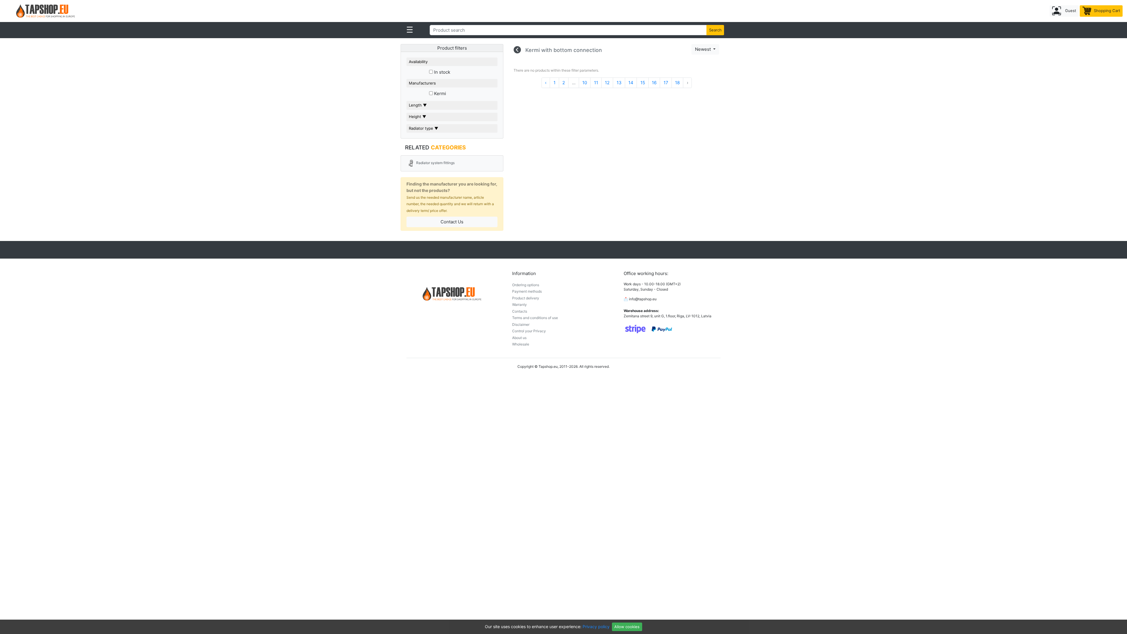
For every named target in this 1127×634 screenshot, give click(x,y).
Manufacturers (422, 83)
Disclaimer (520, 324)
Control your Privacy (529, 331)
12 (607, 82)
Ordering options (525, 285)
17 (666, 82)
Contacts (519, 311)
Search (715, 30)
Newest (703, 49)
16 (654, 82)
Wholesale (520, 344)
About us (519, 337)
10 (584, 82)
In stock (441, 72)
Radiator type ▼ (423, 128)
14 (630, 82)
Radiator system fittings (435, 163)
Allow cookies (627, 626)
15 (642, 82)
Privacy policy (596, 626)
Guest (1070, 10)
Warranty (519, 304)
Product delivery (525, 298)
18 (677, 82)
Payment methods (527, 291)
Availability (418, 61)
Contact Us (452, 222)
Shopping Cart (1106, 10)
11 (596, 82)
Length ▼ (418, 105)
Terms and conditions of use (535, 318)
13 (619, 82)
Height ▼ (417, 116)
